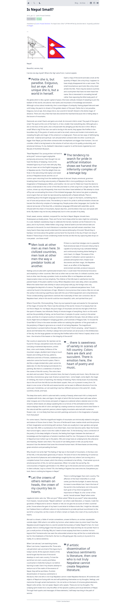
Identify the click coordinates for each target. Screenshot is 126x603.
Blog (76, 3)
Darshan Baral (65, 601)
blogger (30, 26)
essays (39, 19)
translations (31, 19)
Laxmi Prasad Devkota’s (43, 24)
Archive (82, 3)
